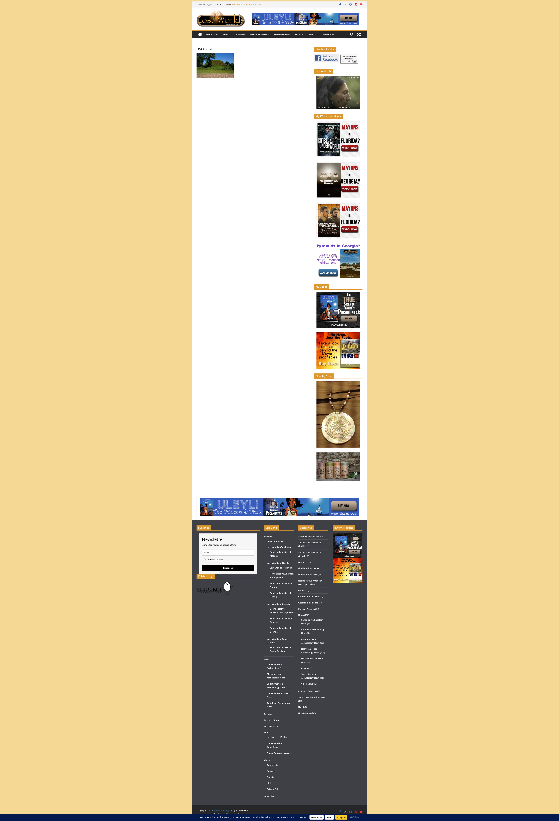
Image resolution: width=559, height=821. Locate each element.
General (302, 590)
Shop (298, 34)
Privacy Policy (274, 789)
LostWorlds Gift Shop (277, 737)
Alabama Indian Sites (308, 536)
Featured (302, 562)
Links (269, 783)
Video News (307, 683)
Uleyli (301, 707)
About (311, 34)
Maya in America (275, 541)
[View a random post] (358, 34)
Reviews (240, 34)
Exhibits (210, 34)
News (225, 34)
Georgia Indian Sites (308, 602)
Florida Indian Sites (307, 574)
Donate (270, 777)
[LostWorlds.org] (200, 34)
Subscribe (328, 34)
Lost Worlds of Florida (278, 563)
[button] (216, 34)
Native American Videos (279, 753)
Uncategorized (305, 713)
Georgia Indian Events (309, 596)
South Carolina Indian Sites (311, 697)
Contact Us (272, 765)
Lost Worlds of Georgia (278, 604)
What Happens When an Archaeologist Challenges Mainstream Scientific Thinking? (256, 6)
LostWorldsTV (282, 34)
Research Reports (259, 34)
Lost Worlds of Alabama (279, 547)
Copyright (272, 771)
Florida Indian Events (308, 568)
